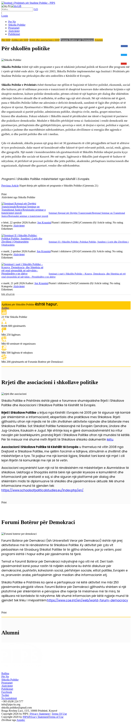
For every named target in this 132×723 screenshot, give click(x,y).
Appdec (20, 720)
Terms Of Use (59, 713)
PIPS (25, 716)
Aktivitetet (19, 225)
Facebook (6, 692)
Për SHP (6, 39)
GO (36, 9)
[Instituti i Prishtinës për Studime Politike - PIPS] (28, 2)
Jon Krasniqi (44, 222)
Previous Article (10, 185)
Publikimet (7, 688)
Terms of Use (56, 716)
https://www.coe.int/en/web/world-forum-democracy (87, 600)
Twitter (5, 695)
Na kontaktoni (9, 698)
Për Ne (5, 676)
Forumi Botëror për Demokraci (77, 39)
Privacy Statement (40, 713)
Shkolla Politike (10, 679)
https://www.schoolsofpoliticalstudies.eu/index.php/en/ (42, 490)
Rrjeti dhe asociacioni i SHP (44, 39)
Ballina (5, 673)
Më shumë (8, 294)
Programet (7, 682)
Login (4, 15)
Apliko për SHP (20, 39)
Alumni (99, 39)
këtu (110, 439)
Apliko (5, 307)
